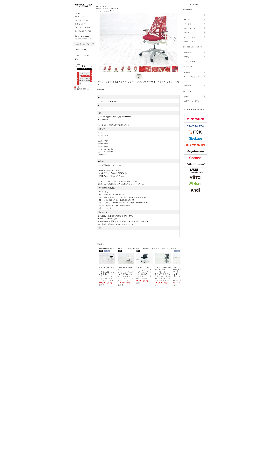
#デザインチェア (150, 249)
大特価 (187, 97)
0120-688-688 (83, 36)
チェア (187, 15)
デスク (187, 19)
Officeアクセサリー (192, 77)
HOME (78, 13)
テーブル (188, 24)
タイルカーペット (191, 81)
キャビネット (189, 28)
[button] (102, 38)
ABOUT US (80, 17)
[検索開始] (88, 44)
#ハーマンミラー (125, 249)
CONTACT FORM (83, 31)
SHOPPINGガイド (83, 20)
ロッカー (188, 33)
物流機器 (188, 85)
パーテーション (190, 37)
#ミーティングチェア (167, 249)
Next (92, 66)
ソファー (188, 57)
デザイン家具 (189, 61)
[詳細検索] (93, 44)
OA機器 (187, 72)
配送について (80, 24)
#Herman (137, 249)
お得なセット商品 (191, 101)
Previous (76, 66)
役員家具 (188, 52)
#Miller (113, 249)
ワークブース (189, 41)
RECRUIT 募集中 (82, 27)
